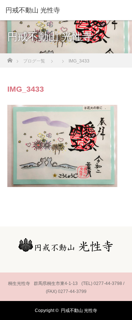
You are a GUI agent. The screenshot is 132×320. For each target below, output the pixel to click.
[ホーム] (9, 58)
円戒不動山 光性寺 (79, 310)
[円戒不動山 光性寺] (55, 10)
